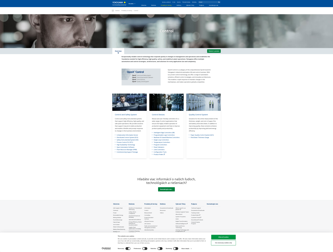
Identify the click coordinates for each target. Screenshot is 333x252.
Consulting (147, 215)
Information (147, 208)
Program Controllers (160, 145)
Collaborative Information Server (127, 135)
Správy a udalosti (166, 2)
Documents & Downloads (166, 208)
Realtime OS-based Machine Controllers (167, 137)
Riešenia (153, 5)
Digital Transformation (181, 221)
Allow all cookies (223, 237)
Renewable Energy (118, 215)
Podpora (201, 5)
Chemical (115, 210)
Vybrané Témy (190, 5)
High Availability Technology (126, 145)
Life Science (147, 223)
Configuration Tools (160, 152)
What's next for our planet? (181, 208)
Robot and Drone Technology (180, 226)
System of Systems (181, 216)
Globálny (194, 2)
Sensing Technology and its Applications (182, 230)
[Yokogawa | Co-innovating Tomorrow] (119, 3)
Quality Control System (198, 114)
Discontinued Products (197, 220)
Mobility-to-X (116, 231)
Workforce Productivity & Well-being (135, 208)
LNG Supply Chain (118, 208)
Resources (163, 210)
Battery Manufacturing (119, 229)
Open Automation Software (125, 147)
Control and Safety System (126, 114)
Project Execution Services (148, 218)
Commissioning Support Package (127, 152)
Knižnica (179, 5)
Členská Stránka (186, 2)
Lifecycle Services (149, 221)
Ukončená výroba (149, 230)
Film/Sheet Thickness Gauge (200, 137)
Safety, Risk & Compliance (132, 212)
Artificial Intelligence (181, 223)
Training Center (195, 213)
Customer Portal (195, 217)
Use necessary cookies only (223, 243)
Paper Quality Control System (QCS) (202, 135)
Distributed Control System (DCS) (127, 137)
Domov (117, 10)
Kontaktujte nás (213, 5)
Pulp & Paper (116, 222)
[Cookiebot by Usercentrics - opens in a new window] (106, 248)
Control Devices (158, 114)
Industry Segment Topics (182, 212)
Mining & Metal (117, 217)
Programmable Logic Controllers (164, 135)
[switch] (144, 248)
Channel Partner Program (195, 222)
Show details (185, 248)
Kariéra (179, 2)
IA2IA (177, 219)
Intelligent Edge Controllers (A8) (164, 133)
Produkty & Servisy (166, 5)
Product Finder (158, 154)
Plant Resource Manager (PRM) (127, 150)
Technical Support (196, 208)
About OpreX (179, 214)
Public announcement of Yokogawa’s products (150, 226)
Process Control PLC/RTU (125, 142)
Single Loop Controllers (161, 140)
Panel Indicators (159, 147)
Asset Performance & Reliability (134, 216)
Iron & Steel (116, 224)
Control (146, 210)
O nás (173, 2)
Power (115, 213)
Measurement (148, 213)
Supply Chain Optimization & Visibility (135, 228)
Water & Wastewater (118, 227)
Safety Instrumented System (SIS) (127, 140)
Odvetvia (143, 5)
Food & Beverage (117, 220)
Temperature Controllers (162, 142)
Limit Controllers (159, 150)
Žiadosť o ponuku (214, 51)
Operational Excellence (135, 219)
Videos (162, 213)
